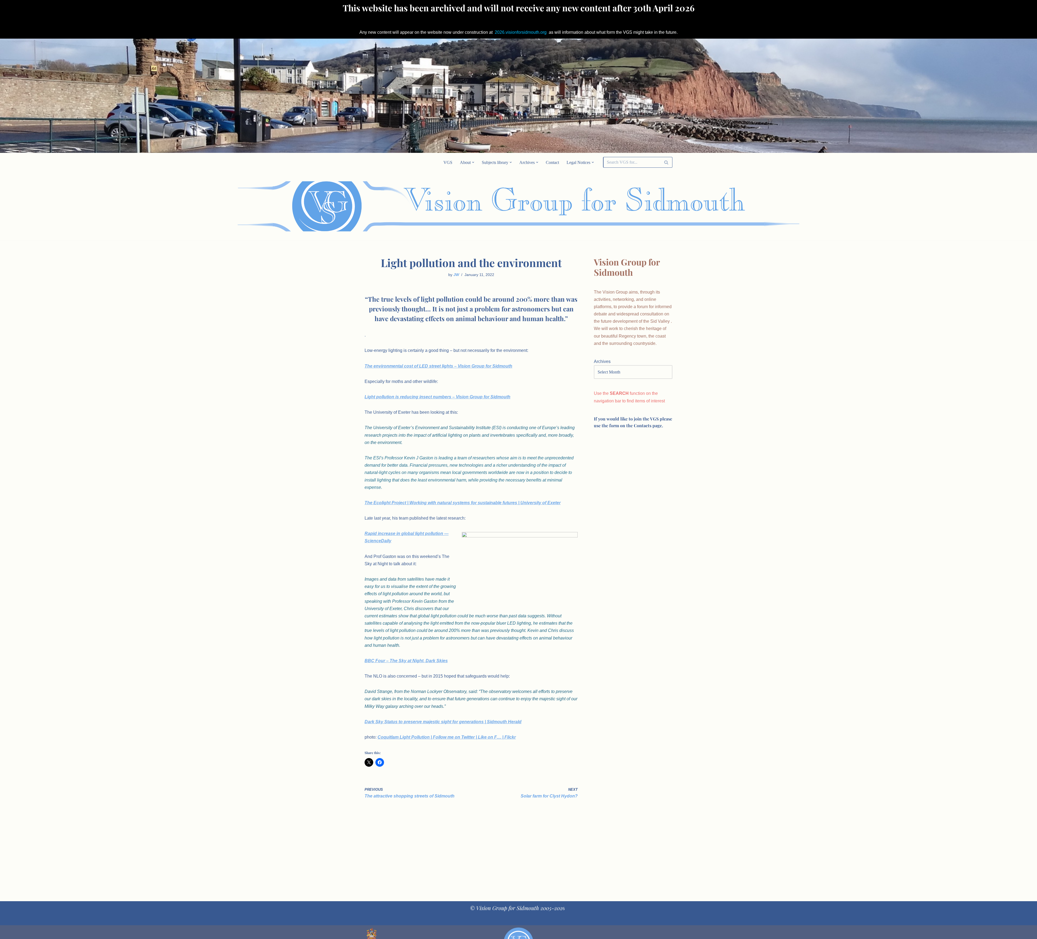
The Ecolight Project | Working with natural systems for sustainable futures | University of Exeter (463, 502)
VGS (447, 162)
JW (456, 274)
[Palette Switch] (629, 206)
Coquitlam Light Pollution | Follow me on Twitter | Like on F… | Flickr (447, 737)
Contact (552, 162)
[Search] (666, 162)
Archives (602, 361)
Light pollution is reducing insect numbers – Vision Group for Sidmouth (437, 397)
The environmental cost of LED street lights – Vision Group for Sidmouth (438, 366)
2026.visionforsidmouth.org (521, 32)
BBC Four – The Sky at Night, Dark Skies (406, 660)
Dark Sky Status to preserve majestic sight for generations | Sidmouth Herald (443, 721)
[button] (473, 162)
